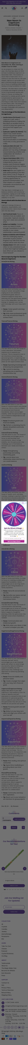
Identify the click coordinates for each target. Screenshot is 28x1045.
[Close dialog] (22, 503)
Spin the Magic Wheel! (14, 541)
